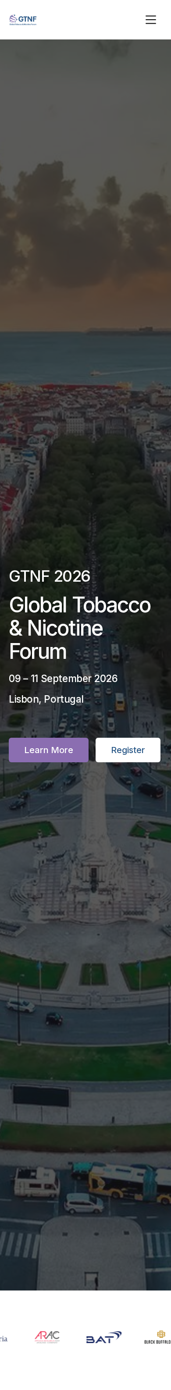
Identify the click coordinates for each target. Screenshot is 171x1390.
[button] (151, 20)
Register (128, 750)
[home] (23, 19)
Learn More (48, 750)
